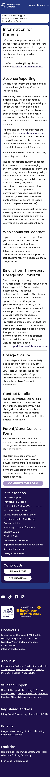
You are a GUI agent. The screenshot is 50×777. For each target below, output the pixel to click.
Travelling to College (15, 501)
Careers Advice (12, 523)
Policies (16, 672)
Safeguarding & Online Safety (20, 514)
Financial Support (13, 497)
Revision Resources (14, 549)
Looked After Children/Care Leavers (23, 506)
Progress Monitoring (12, 731)
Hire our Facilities (10, 751)
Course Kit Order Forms (16, 540)
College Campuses (14, 553)
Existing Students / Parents (20, 527)
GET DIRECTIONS (18, 578)
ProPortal (30, 731)
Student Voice (11, 531)
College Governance (20, 669)
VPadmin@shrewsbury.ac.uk (27, 66)
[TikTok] (10, 597)
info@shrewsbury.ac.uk (13, 648)
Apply (32, 5)
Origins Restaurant (31, 751)
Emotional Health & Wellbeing (19, 519)
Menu (43, 5)
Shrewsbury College (12, 666)
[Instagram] (22, 597)
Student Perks (11, 536)
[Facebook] (16, 597)
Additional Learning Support (19, 510)
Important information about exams (23, 544)
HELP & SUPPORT (17, 571)
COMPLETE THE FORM (23, 483)
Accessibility (28, 672)
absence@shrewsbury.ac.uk (29, 133)
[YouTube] (3, 597)
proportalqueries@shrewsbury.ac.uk (29, 346)
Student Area (21, 760)
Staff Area (6, 760)
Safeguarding (8, 693)
